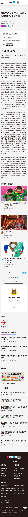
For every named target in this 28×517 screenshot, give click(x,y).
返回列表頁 (14, 281)
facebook (11, 461)
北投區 (15, 34)
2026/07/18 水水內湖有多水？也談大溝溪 (13, 442)
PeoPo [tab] (11, 273)
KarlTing (6, 207)
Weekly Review (5, 476)
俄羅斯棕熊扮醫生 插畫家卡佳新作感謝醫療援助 (14, 259)
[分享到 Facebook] (5, 51)
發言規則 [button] (24, 273)
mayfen (5, 444)
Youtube (16, 461)
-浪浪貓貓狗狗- (8, 262)
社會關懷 (9, 37)
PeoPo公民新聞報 (19, 468)
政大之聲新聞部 (14, 297)
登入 (18, 277)
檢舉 (12, 26)
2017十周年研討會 (19, 488)
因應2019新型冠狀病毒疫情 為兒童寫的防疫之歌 (15, 204)
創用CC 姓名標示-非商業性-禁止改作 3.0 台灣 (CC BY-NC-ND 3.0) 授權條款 (9, 44)
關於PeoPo (4, 468)
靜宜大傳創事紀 (7, 401)
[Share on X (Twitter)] (8, 51)
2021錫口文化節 (9, 232)
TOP (25, 507)
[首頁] (14, 3)
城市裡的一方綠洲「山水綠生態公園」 (13, 393)
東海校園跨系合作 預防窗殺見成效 (12, 416)
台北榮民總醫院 (16, 41)
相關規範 (3, 471)
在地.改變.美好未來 (19, 490)
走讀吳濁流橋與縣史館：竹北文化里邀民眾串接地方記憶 (14, 408)
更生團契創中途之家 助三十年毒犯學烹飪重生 (14, 424)
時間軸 (3, 473)
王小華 (5, 394)
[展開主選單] (2, 2)
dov (4, 435)
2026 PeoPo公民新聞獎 (7, 488)
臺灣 (7, 34)
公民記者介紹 (17, 476)
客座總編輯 (17, 478)
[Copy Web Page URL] (14, 51)
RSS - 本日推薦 (5, 502)
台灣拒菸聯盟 (3, 327)
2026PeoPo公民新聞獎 (8, 383)
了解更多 (14, 307)
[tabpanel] (14, 278)
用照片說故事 (4, 493)
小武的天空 (6, 417)
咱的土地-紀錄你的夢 (6, 490)
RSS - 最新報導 (5, 500)
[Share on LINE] (11, 51)
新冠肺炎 (8, 41)
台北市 (11, 34)
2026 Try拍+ (4, 485)
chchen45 (6, 233)
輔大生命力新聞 (7, 426)
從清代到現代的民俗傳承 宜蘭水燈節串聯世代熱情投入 (13, 433)
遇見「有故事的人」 (19, 493)
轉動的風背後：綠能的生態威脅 (11, 400)
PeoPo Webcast (18, 471)
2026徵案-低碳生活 (19, 485)
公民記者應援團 (18, 473)
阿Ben (4, 410)
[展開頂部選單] (25, 2)
